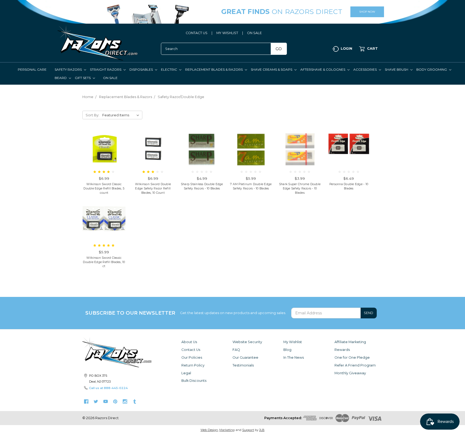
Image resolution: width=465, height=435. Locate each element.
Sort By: (92, 115)
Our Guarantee (245, 357)
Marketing (227, 430)
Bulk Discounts (193, 381)
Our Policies (191, 357)
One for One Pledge (352, 357)
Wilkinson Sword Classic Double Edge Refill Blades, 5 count (103, 188)
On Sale (110, 78)
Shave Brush (397, 69)
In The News (293, 357)
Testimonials (243, 365)
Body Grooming (432, 69)
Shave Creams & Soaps (272, 69)
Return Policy (193, 365)
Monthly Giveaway (350, 373)
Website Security (247, 342)
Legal (186, 373)
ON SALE (254, 33)
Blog (287, 350)
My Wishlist (292, 342)
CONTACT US (196, 33)
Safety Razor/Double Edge (181, 97)
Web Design (209, 430)
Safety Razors (69, 69)
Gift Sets (83, 78)
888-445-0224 (116, 388)
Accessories (365, 69)
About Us (189, 342)
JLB (262, 430)
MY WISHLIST (227, 33)
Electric (169, 69)
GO (279, 48)
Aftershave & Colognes (323, 69)
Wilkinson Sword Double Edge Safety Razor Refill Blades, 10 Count (153, 188)
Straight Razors (106, 69)
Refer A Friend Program (355, 365)
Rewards (342, 350)
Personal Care (32, 69)
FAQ (236, 350)
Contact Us (190, 350)
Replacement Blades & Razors (214, 69)
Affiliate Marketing (350, 342)
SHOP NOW (367, 11)
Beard (61, 78)
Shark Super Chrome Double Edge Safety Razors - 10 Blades (299, 188)
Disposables (141, 69)
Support (248, 430)
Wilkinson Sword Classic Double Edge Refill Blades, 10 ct (104, 262)
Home (87, 97)
